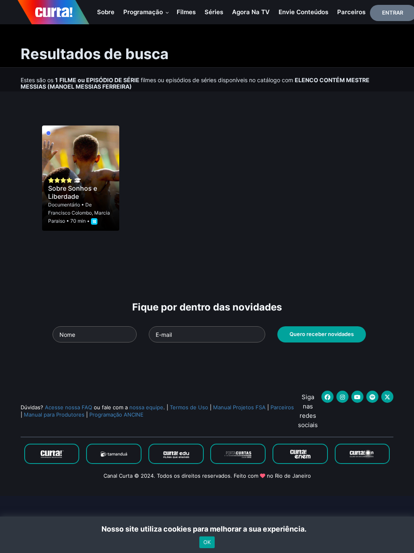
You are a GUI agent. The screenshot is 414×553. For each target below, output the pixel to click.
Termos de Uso (189, 407)
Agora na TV (251, 12)
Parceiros (351, 12)
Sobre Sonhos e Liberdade (72, 192)
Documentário (64, 205)
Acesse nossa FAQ (68, 407)
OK (207, 542)
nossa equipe (146, 407)
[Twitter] (387, 397)
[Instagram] (342, 397)
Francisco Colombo (70, 213)
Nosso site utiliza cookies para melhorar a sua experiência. (207, 529)
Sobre (105, 12)
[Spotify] (372, 397)
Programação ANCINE (116, 414)
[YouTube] (357, 397)
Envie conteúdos (303, 12)
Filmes (186, 12)
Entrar (392, 12)
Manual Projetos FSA (239, 407)
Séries (214, 12)
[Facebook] (327, 397)
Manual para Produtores (54, 414)
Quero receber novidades (321, 334)
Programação (144, 12)
